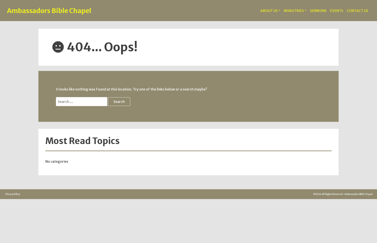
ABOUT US (269, 10)
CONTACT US (357, 10)
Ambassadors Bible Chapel (49, 11)
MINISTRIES (294, 10)
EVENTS (336, 10)
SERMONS (318, 10)
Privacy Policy (12, 194)
